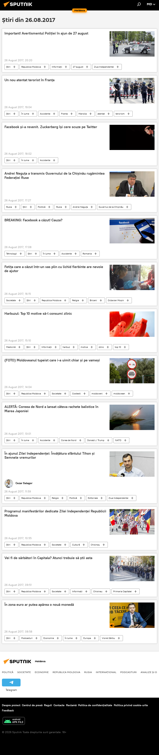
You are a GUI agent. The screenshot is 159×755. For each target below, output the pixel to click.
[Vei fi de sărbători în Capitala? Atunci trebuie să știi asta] (132, 568)
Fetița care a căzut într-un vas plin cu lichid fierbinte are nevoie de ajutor (53, 269)
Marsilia (83, 113)
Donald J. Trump (95, 440)
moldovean (119, 393)
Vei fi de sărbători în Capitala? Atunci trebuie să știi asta (48, 558)
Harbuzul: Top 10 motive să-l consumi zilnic (38, 313)
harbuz (66, 347)
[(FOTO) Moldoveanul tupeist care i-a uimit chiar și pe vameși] (132, 370)
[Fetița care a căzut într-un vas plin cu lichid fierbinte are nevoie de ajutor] (132, 277)
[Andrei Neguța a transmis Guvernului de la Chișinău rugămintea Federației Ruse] (132, 184)
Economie (48, 638)
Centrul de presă (32, 705)
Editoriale (93, 497)
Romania (87, 253)
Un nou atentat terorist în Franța (29, 80)
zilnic (101, 347)
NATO (118, 440)
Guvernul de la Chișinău (111, 206)
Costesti (76, 393)
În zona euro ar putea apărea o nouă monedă (39, 604)
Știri (8, 66)
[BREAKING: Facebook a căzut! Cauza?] (132, 230)
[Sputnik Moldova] (19, 7)
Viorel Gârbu (108, 638)
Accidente (45, 113)
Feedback (8, 710)
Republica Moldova (31, 66)
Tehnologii (11, 253)
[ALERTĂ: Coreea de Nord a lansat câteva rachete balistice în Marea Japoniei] (132, 417)
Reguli (48, 705)
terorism (120, 113)
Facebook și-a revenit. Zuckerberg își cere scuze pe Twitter (50, 127)
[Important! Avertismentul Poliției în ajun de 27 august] (132, 44)
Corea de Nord (68, 440)
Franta (64, 113)
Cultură (76, 544)
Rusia (9, 206)
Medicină (11, 347)
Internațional (106, 672)
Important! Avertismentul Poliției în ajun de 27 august (46, 33)
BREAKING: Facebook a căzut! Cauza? (33, 220)
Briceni (93, 300)
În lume (25, 113)
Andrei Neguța (80, 206)
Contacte (59, 705)
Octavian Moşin (116, 300)
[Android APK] (14, 721)
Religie (75, 300)
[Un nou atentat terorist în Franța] (132, 90)
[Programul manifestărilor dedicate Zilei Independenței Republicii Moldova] (132, 521)
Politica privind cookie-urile (131, 705)
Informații (57, 66)
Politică (41, 206)
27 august (78, 66)
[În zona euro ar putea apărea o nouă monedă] (132, 615)
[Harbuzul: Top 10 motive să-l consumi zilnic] (132, 324)
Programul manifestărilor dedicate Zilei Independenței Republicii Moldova (55, 513)
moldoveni (97, 393)
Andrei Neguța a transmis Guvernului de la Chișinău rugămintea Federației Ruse (54, 175)
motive (84, 347)
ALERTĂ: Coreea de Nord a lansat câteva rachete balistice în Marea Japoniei (51, 409)
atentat (101, 113)
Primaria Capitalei (122, 591)
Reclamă (71, 705)
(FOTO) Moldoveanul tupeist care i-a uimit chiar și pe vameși (52, 360)
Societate (11, 300)
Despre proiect (11, 705)
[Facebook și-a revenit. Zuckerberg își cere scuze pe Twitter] (132, 137)
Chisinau (95, 544)
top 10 (118, 347)
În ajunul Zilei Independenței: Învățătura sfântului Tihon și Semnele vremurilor (49, 455)
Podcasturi (27, 638)
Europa (87, 638)
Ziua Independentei (104, 66)
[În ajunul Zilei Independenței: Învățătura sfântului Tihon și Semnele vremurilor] (132, 464)
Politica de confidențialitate (95, 705)
